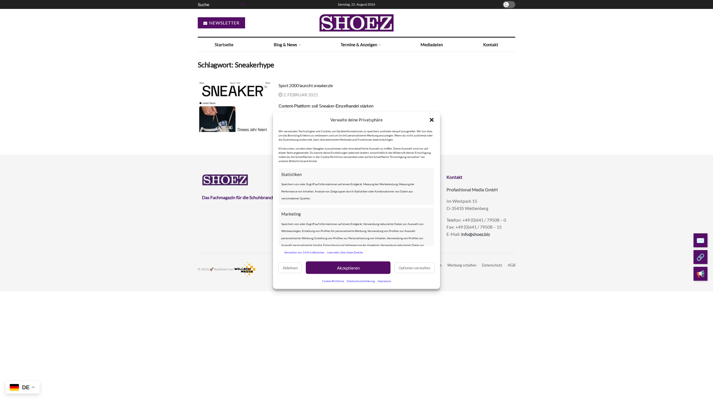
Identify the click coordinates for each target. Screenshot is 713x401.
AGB (511, 265)
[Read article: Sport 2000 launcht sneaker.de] (234, 106)
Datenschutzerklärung (361, 281)
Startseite (224, 44)
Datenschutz (492, 265)
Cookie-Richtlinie (333, 281)
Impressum (384, 281)
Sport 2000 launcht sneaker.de (306, 85)
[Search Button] (242, 4)
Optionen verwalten (414, 267)
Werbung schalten (461, 265)
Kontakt (490, 44)
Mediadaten (432, 44)
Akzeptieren (348, 267)
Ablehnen (290, 267)
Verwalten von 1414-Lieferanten (304, 252)
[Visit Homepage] (356, 22)
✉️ (700, 240)
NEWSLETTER (224, 22)
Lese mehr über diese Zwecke (345, 252)
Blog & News (285, 44)
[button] (431, 120)
